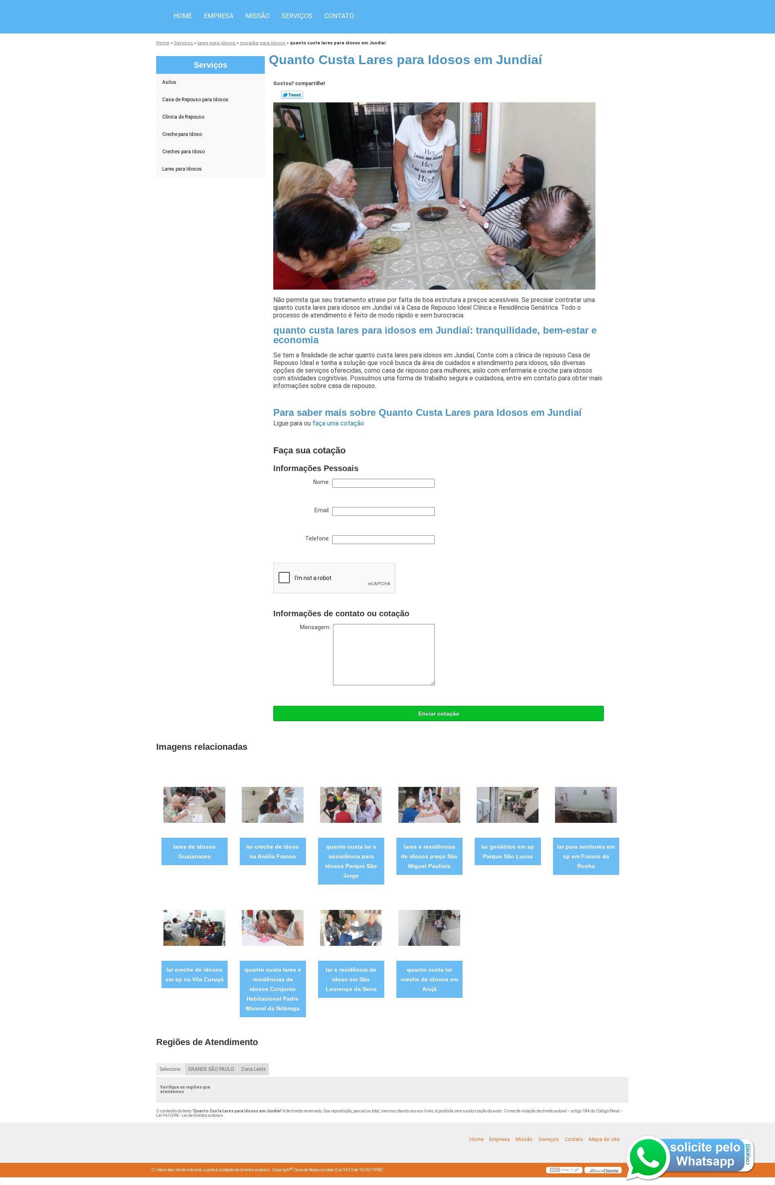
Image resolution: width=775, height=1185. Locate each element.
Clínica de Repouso (183, 117)
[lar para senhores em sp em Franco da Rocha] (586, 804)
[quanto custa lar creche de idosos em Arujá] (429, 927)
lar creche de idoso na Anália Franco (272, 851)
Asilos (169, 82)
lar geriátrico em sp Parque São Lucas (507, 851)
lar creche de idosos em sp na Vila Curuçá (194, 974)
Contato (339, 16)
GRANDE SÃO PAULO (211, 1069)
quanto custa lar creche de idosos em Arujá (429, 979)
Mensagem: (316, 627)
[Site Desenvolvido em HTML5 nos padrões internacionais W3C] (564, 1170)
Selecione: (170, 1069)
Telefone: (318, 538)
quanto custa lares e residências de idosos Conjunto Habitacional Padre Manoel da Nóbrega (273, 989)
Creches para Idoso (183, 151)
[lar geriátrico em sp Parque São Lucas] (507, 804)
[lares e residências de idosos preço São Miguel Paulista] (429, 804)
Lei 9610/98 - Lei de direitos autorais (189, 1115)
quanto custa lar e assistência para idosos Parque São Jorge (351, 861)
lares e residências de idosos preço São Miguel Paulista (429, 856)
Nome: (322, 482)
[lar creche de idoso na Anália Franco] (273, 804)
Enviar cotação (438, 713)
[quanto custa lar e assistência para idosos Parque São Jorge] (351, 804)
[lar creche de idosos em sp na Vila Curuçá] (194, 927)
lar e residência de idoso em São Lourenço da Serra (351, 979)
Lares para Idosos (182, 169)
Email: (323, 510)
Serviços (297, 16)
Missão (257, 16)
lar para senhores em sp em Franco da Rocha (586, 856)
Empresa (218, 16)
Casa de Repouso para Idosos (195, 99)
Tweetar (292, 95)
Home (183, 16)
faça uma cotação (338, 423)
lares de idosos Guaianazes (194, 851)
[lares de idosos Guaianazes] (194, 804)
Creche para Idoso (182, 134)
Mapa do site (604, 1139)
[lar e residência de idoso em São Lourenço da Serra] (351, 927)
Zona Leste (253, 1069)
